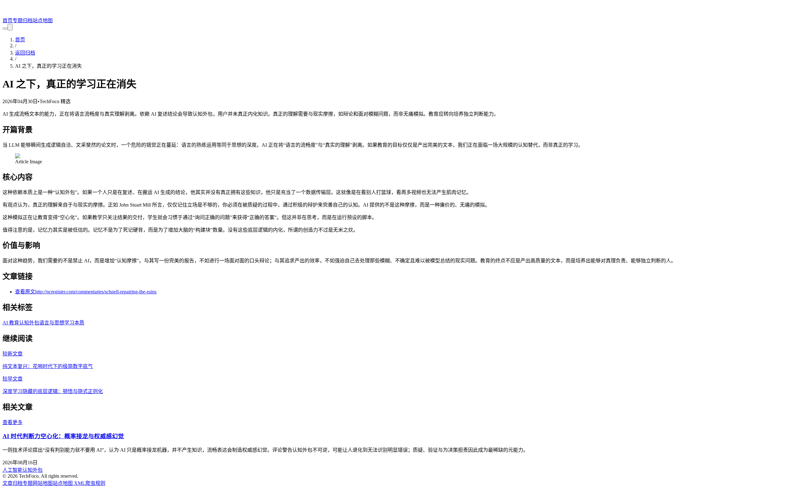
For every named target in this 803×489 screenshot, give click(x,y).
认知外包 (29, 322)
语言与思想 (51, 322)
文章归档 (13, 483)
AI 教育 (11, 322)
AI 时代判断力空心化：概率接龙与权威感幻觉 (63, 436)
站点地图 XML (69, 483)
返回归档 (25, 52)
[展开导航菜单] (10, 27)
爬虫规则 (95, 483)
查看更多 (13, 422)
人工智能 (13, 470)
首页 (8, 20)
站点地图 (43, 20)
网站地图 (43, 483)
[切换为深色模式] (5, 28)
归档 (28, 20)
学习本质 (74, 322)
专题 (18, 20)
